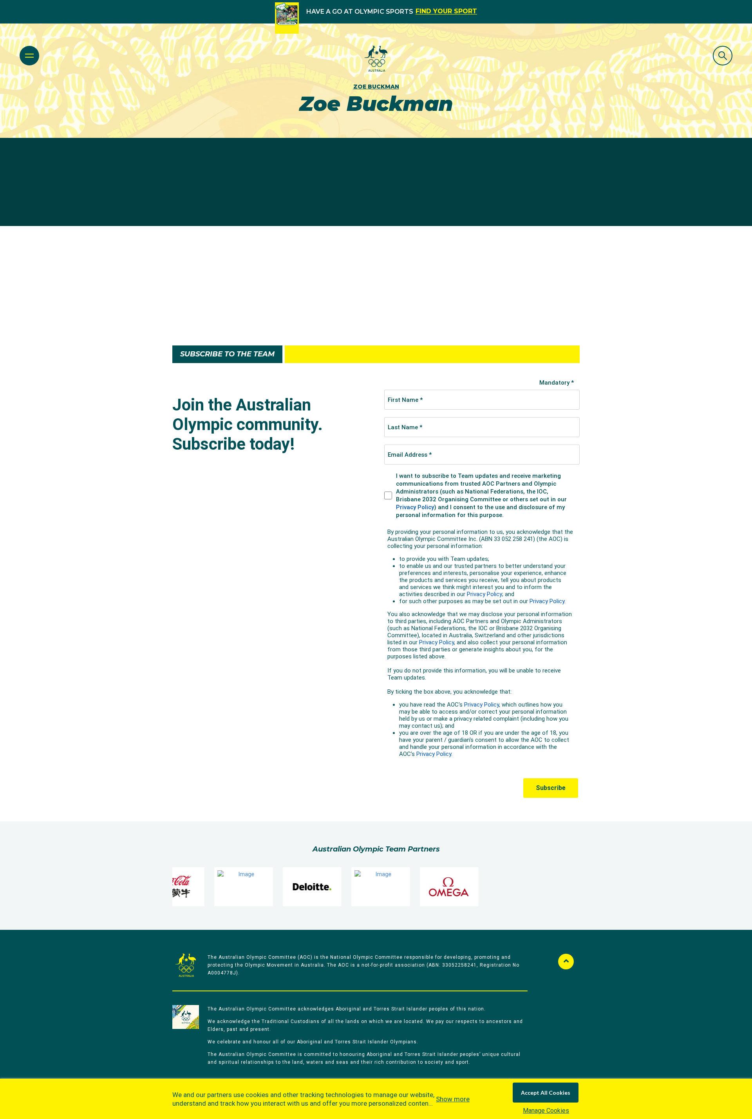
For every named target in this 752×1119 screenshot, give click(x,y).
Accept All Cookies (545, 1092)
